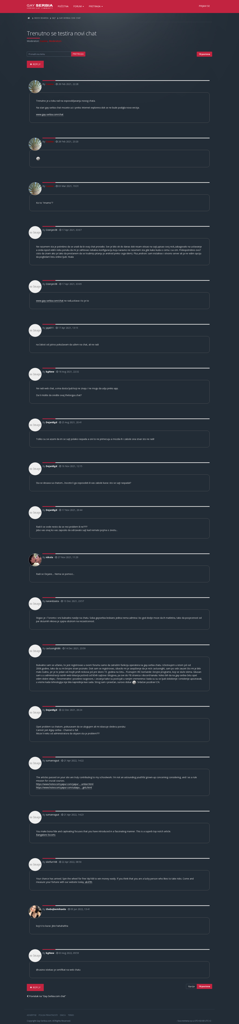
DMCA (63, 1015)
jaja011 (50, 327)
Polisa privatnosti (48, 1015)
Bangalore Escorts (45, 834)
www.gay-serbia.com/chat (49, 114)
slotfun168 (51, 861)
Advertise (31, 1015)
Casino (44, 41)
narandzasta (52, 601)
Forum (77, 6)
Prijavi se (204, 5)
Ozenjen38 (51, 229)
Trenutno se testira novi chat (61, 33)
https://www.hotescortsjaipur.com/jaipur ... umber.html (64, 784)
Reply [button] (36, 64)
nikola (49, 557)
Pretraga (95, 6)
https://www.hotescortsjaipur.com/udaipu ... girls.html (64, 787)
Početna (63, 6)
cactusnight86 (53, 648)
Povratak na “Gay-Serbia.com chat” (47, 996)
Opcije (191, 986)
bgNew (50, 371)
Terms (71, 1015)
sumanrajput (52, 760)
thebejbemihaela (56, 909)
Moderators (55, 41)
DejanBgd (51, 422)
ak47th (88, 882)
